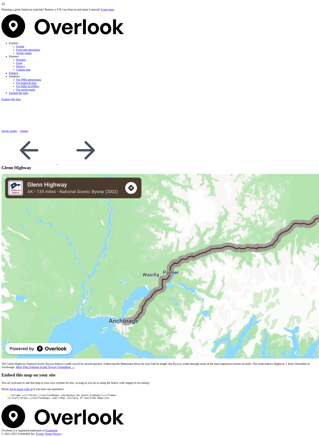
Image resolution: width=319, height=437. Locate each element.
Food (19, 63)
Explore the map (18, 93)
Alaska (24, 131)
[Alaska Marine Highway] (29, 162)
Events (20, 46)
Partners (13, 73)
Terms (48, 433)
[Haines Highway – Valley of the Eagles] (85, 162)
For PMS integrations (28, 79)
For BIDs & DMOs (27, 86)
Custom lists (23, 69)
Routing (21, 59)
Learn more (107, 9)
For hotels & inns (26, 83)
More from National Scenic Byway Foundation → (45, 367)
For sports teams (25, 89)
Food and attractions (28, 49)
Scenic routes (24, 53)
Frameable (51, 430)
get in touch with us (21, 389)
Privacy (20, 66)
